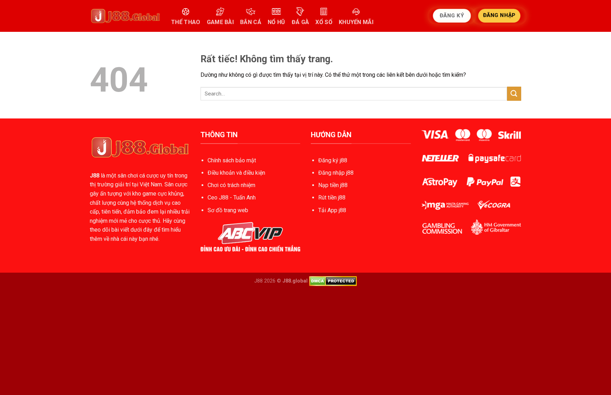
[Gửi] (514, 93)
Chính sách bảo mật (232, 160)
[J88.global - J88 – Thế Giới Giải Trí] (125, 16)
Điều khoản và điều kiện (236, 172)
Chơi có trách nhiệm (231, 185)
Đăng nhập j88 (336, 172)
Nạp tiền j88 (333, 185)
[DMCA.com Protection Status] (333, 281)
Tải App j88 (332, 210)
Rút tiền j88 (331, 197)
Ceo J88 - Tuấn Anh (232, 197)
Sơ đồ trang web (228, 210)
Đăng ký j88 (332, 160)
